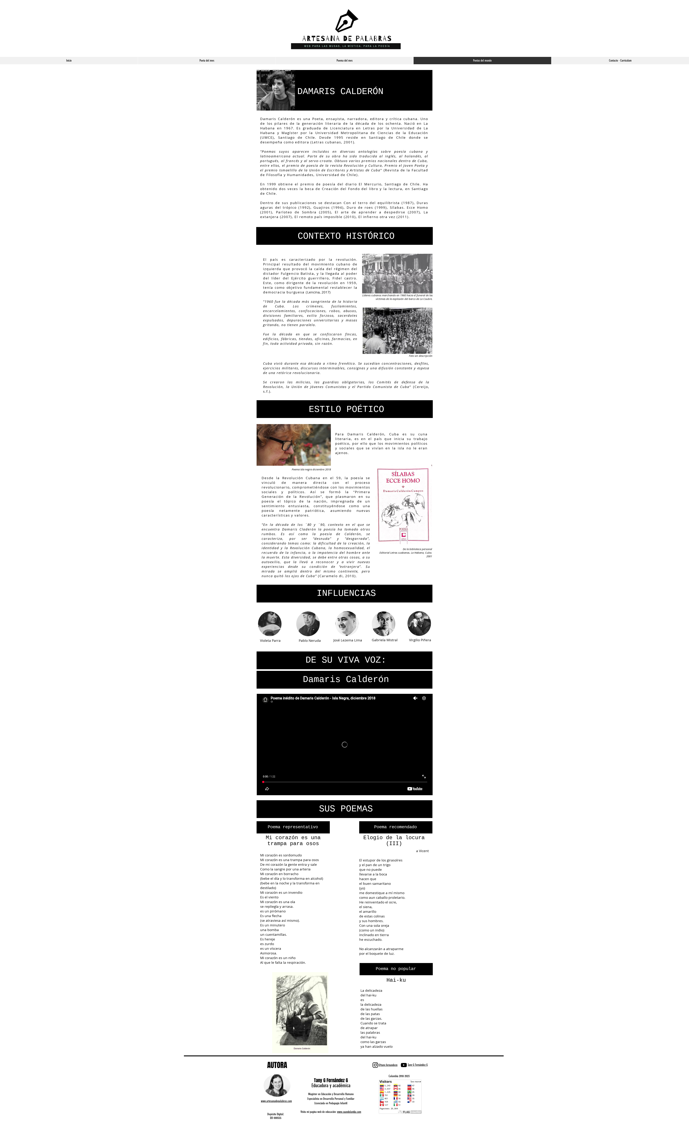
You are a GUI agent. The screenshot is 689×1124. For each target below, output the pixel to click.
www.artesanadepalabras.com (276, 1101)
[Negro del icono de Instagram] (375, 1065)
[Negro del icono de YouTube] (403, 1065)
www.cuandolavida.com (349, 1112)
